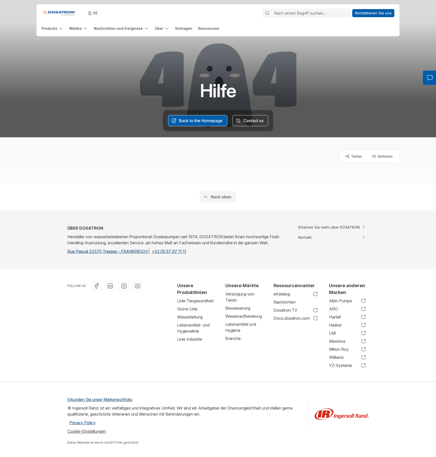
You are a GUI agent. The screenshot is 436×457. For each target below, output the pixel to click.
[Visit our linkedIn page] (110, 286)
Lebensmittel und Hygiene (240, 327)
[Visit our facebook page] (96, 286)
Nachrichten (285, 302)
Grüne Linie (187, 308)
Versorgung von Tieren (239, 297)
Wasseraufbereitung (243, 316)
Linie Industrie (189, 339)
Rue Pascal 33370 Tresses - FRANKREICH (107, 251)
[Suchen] (267, 13)
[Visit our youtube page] (137, 286)
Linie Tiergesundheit (195, 300)
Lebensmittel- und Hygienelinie (193, 328)
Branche (233, 338)
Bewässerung (237, 308)
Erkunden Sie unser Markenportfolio (99, 399)
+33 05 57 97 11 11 (169, 251)
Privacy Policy (82, 422)
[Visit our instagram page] (124, 286)
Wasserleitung (190, 316)
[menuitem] (52, 28)
